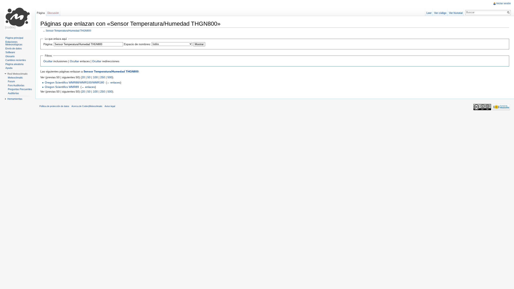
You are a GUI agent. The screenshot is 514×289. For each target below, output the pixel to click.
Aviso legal (110, 106)
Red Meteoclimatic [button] (17, 73)
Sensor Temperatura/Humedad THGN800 (68, 30)
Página (41, 12)
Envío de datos (13, 48)
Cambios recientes (15, 60)
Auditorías (13, 93)
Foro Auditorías (16, 85)
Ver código (440, 12)
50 (89, 77)
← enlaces (113, 82)
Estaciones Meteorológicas (13, 43)
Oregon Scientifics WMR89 (62, 87)
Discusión (53, 12)
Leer (428, 12)
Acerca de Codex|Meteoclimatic (86, 106)
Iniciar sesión (503, 3)
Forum (11, 81)
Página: (48, 44)
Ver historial (456, 12)
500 (109, 77)
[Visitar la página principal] (18, 16)
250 (102, 77)
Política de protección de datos (54, 106)
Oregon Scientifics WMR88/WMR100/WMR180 (74, 82)
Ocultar (48, 61)
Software (10, 52)
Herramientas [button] (14, 99)
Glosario (10, 56)
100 (95, 77)
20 (83, 77)
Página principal (14, 38)
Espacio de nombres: (137, 44)
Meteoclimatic (15, 77)
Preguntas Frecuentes (20, 89)
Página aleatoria (14, 64)
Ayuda (8, 68)
